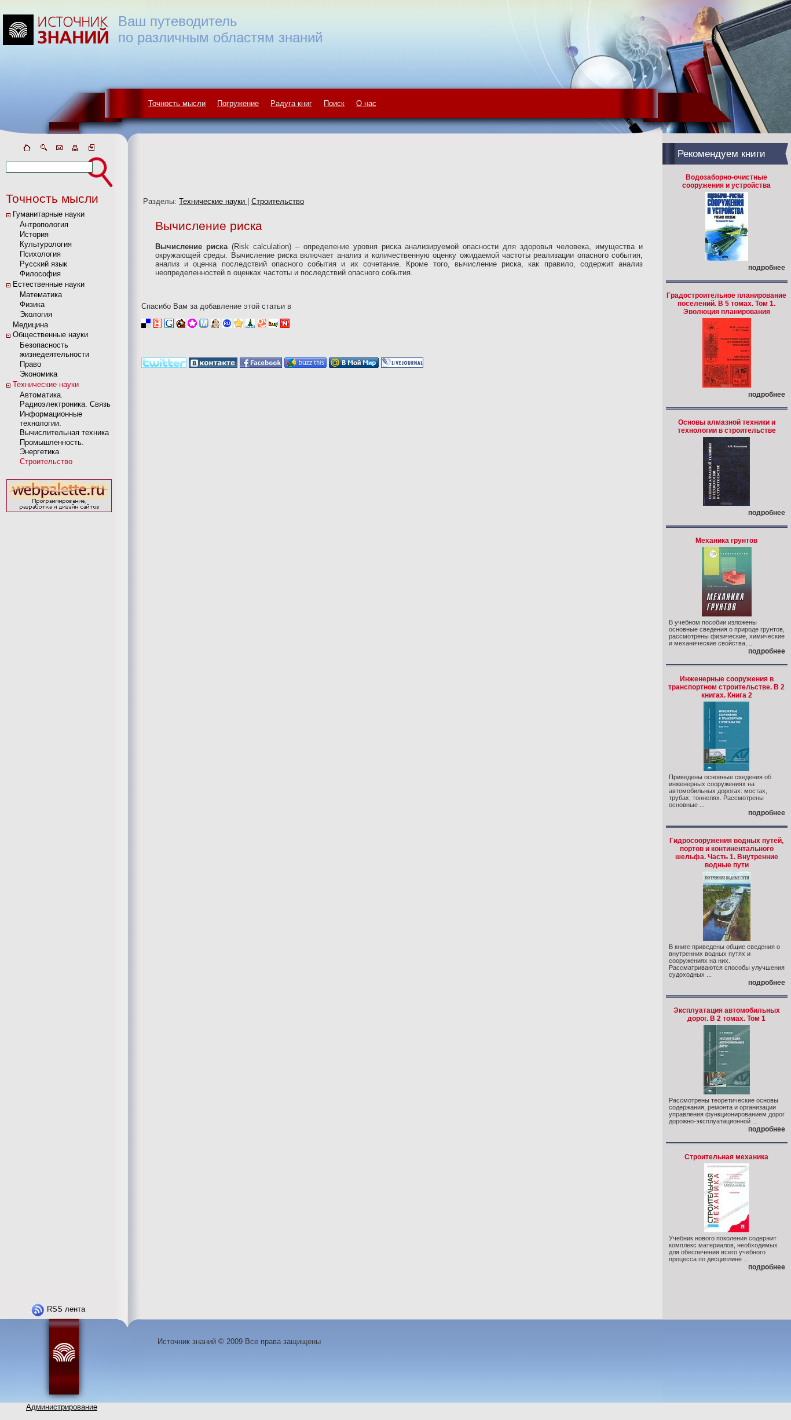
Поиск (334, 103)
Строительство (46, 461)
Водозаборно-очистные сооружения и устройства (726, 181)
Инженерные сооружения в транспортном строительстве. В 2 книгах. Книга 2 (726, 687)
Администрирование (61, 1407)
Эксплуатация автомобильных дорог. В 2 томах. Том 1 (726, 1014)
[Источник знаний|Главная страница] (27, 149)
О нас (366, 103)
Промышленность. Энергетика (52, 447)
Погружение (238, 103)
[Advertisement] (59, 689)
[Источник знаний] (72, 140)
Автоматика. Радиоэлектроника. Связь (65, 399)
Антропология (44, 224)
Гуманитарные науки (49, 214)
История (34, 234)
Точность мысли (177, 103)
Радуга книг (291, 103)
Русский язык (43, 264)
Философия (40, 273)
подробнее (766, 268)
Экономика (38, 374)
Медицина (30, 324)
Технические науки (46, 384)
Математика (41, 294)
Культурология (46, 244)
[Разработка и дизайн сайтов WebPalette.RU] (59, 512)
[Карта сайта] (75, 149)
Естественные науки (49, 284)
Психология (40, 254)
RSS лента (66, 1309)
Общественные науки (50, 334)
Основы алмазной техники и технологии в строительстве (727, 426)
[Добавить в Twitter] (163, 365)
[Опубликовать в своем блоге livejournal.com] (402, 365)
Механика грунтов (726, 540)
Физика (32, 304)
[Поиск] (43, 149)
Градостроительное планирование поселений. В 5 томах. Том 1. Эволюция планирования (726, 303)
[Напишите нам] (59, 149)
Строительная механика (726, 1157)
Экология (36, 314)
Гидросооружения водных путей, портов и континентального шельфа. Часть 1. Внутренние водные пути (726, 853)
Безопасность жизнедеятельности (54, 350)
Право (30, 364)
